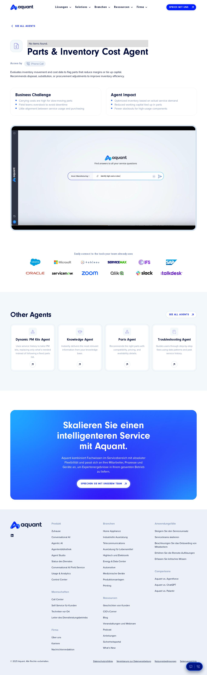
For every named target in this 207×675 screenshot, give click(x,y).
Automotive (109, 567)
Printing (107, 585)
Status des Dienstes (62, 561)
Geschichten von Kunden (116, 605)
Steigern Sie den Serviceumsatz (171, 531)
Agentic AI (57, 543)
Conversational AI (61, 537)
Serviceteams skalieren (167, 537)
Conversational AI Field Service (68, 567)
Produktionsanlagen (113, 579)
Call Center (57, 599)
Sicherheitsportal (112, 641)
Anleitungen (109, 635)
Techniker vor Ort (61, 611)
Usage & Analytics (61, 573)
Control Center (59, 579)
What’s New (109, 647)
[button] (63, 7)
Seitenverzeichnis (188, 661)
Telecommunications (114, 543)
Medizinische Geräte (114, 573)
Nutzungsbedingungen (165, 661)
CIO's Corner (110, 611)
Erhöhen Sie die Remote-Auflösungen (175, 552)
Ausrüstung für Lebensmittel (118, 549)
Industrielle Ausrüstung (115, 537)
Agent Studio (58, 555)
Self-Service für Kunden (64, 605)
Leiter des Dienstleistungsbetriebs (70, 617)
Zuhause (56, 531)
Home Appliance (112, 531)
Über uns (56, 637)
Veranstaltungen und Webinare (119, 623)
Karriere (56, 643)
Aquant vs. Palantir (164, 590)
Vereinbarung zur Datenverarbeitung (134, 661)
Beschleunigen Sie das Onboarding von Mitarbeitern (176, 544)
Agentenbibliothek (61, 549)
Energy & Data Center (114, 561)
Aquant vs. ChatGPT (165, 584)
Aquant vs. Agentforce (167, 578)
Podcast (107, 629)
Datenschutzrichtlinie (103, 661)
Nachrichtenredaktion (63, 649)
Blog (105, 617)
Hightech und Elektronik (116, 555)
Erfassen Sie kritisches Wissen (170, 559)
